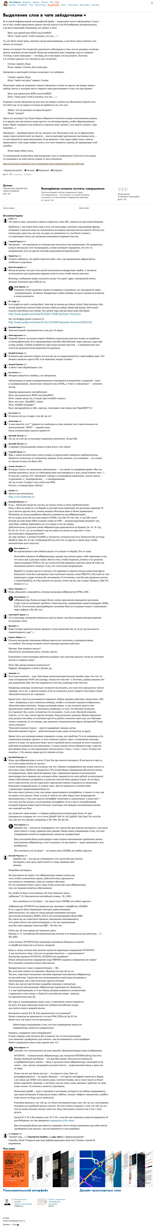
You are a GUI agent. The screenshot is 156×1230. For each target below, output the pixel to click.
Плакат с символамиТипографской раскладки (57, 1201)
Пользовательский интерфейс (25, 1190)
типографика (27, 174)
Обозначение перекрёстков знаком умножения (15, 189)
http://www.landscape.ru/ (22, 496)
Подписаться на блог (13, 170)
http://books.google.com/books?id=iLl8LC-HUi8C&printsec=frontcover (45, 313)
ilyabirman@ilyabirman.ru (14, 1220)
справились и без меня (62, 1120)
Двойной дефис (84, 208)
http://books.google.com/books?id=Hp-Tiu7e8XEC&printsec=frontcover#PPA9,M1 (50, 322)
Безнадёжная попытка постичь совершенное (72, 188)
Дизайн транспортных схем (100, 1190)
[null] (29, 170)
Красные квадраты (9, 208)
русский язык (18, 174)
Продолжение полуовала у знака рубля (128, 195)
